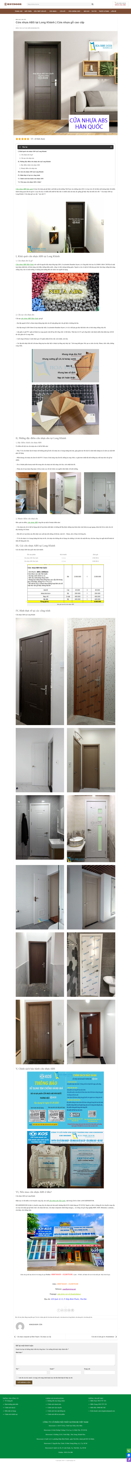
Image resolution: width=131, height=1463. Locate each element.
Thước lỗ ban (104, 11)
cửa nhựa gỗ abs (88, 1317)
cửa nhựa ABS (33, 522)
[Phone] (129, 1451)
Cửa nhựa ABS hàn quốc (24, 189)
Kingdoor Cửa (34, 28)
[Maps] (129, 1460)
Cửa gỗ (62, 11)
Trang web (87, 1369)
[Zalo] (129, 1455)
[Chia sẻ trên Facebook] (58, 1310)
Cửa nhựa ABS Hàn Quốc (25, 264)
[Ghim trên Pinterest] (69, 1310)
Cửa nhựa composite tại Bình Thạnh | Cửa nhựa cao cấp (33, 1337)
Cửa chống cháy (74, 11)
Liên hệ (113, 11)
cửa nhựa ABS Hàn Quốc (30, 318)
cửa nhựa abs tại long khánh (67, 1317)
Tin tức (94, 11)
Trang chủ (18, 11)
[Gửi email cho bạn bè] (65, 1310)
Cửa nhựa (52, 11)
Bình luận (19, 1352)
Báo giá (86, 11)
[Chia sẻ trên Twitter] (62, 1310)
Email (52, 1369)
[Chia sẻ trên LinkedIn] (72, 1310)
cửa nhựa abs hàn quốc (57, 1201)
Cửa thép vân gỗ (40, 11)
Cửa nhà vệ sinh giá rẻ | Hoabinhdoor (103, 1337)
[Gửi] (92, 4)
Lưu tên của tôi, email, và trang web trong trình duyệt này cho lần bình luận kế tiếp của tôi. (46, 1378)
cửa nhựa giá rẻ (79, 1317)
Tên (17, 1369)
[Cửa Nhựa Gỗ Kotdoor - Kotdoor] (13, 4)
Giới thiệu (28, 11)
